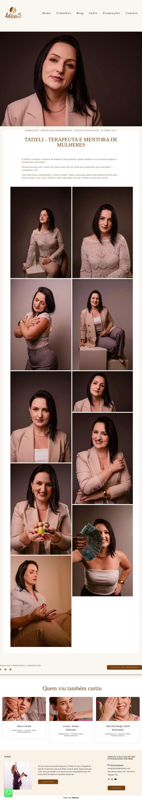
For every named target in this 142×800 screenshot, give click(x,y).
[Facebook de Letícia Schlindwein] (108, 779)
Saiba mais (48, 782)
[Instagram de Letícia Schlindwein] (112, 779)
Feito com (71, 798)
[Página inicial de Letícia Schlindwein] (13, 13)
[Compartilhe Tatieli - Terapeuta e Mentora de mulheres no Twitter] (5, 670)
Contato (132, 13)
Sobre (93, 13)
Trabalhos (63, 13)
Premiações (112, 13)
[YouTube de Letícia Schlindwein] (116, 779)
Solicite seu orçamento (124, 667)
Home (46, 13)
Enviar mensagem (117, 765)
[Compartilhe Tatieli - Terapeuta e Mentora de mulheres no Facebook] (1, 670)
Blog (80, 13)
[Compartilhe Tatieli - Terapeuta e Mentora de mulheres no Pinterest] (11, 670)
